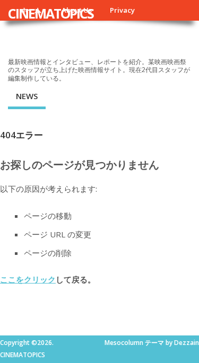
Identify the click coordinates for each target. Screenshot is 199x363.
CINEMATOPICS (50, 13)
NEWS (27, 96)
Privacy (122, 10)
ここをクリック (28, 279)
